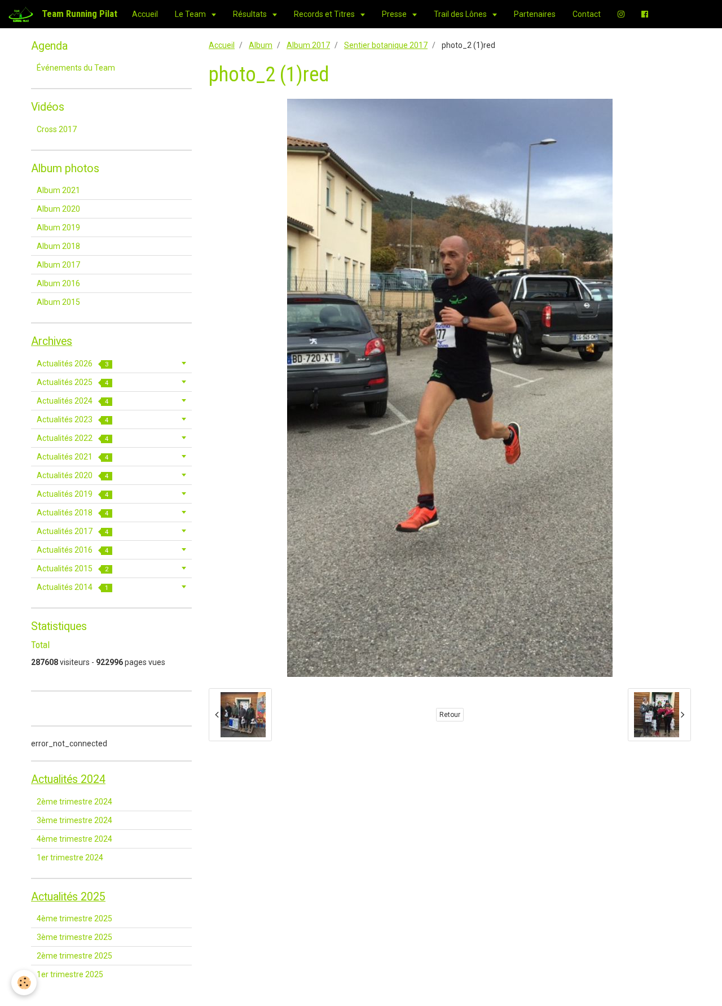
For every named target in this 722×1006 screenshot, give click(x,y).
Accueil (145, 14)
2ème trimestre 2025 (74, 955)
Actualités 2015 (72, 568)
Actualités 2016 (72, 549)
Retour (449, 715)
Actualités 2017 (72, 531)
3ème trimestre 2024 (74, 820)
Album (260, 45)
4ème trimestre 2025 (74, 918)
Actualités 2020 (72, 475)
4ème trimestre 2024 (74, 838)
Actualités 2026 (72, 363)
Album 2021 (58, 190)
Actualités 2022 (72, 438)
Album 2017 (308, 45)
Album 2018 (58, 246)
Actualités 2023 (72, 419)
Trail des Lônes (461, 14)
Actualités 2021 (72, 456)
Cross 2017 (57, 129)
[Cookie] (24, 982)
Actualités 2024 (72, 400)
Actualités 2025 (72, 382)
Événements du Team (76, 67)
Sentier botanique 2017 (386, 45)
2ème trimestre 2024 (74, 801)
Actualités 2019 (72, 493)
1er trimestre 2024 (70, 857)
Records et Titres (325, 14)
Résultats (250, 14)
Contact (587, 14)
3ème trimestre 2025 (74, 937)
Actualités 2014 (72, 587)
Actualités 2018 (72, 512)
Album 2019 (58, 227)
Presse (395, 14)
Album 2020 (58, 208)
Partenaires (535, 14)
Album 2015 (58, 302)
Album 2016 (58, 283)
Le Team (191, 14)
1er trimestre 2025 (70, 974)
